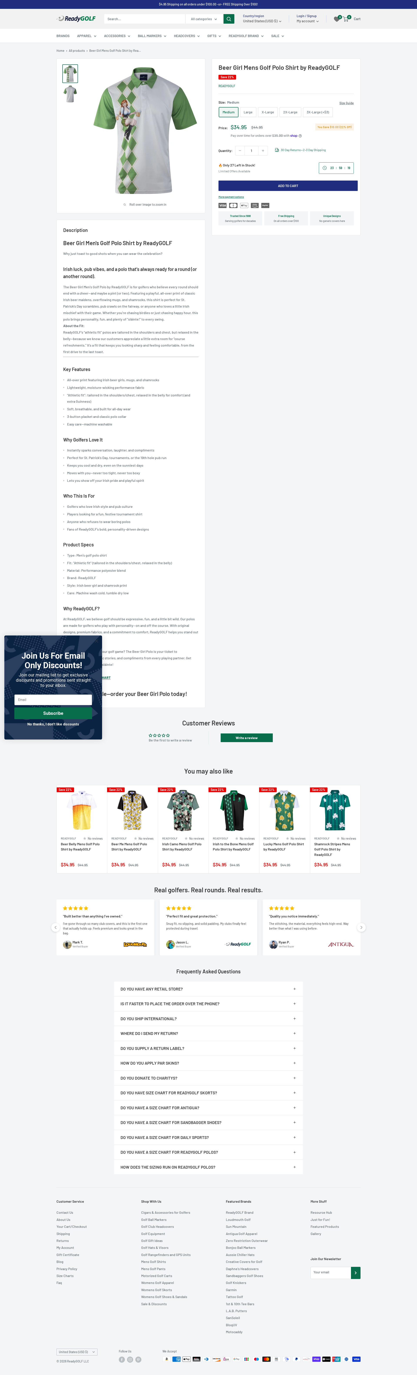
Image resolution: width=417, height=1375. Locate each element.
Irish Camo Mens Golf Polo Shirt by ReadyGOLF (182, 846)
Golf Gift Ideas (152, 1240)
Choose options (98, 865)
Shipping (63, 1234)
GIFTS (211, 36)
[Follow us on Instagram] (130, 1360)
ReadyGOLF (226, 86)
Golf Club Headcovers (157, 1226)
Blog (59, 1261)
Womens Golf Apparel (157, 1283)
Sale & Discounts (154, 1304)
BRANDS (63, 36)
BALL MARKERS (150, 36)
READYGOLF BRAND (244, 36)
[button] (55, 927)
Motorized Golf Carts (156, 1276)
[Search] (228, 19)
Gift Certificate (67, 1255)
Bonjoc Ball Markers (241, 1247)
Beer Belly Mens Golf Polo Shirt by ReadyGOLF (80, 846)
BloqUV (231, 1325)
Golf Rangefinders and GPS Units (166, 1255)
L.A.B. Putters (236, 1311)
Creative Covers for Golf (244, 1261)
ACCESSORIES (115, 36)
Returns (62, 1240)
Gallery (316, 1234)
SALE (275, 36)
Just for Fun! (320, 1219)
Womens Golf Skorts (156, 1290)
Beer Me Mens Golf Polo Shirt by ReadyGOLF (129, 846)
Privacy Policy (66, 1269)
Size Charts (65, 1276)
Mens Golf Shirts (153, 1261)
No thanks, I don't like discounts (53, 724)
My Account (65, 1247)
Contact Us (64, 1212)
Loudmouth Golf (238, 1219)
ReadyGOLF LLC (78, 1361)
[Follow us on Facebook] (122, 1360)
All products (77, 50)
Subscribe (53, 713)
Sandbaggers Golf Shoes (244, 1276)
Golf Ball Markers (154, 1219)
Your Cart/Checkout (71, 1226)
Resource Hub (321, 1212)
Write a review (247, 738)
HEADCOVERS (184, 36)
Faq (59, 1283)
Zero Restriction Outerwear (247, 1240)
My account (306, 21)
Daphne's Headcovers (242, 1269)
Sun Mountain (236, 1226)
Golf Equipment (153, 1234)
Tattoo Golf (234, 1297)
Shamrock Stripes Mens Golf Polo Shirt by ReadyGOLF (332, 849)
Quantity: (225, 151)
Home (60, 50)
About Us (63, 1219)
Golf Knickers (236, 1283)
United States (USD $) (73, 1352)
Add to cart (288, 186)
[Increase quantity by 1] (263, 150)
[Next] (360, 829)
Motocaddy (234, 1332)
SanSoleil (233, 1318)
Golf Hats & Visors (155, 1247)
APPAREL (84, 36)
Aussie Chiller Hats (240, 1255)
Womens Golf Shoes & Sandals (164, 1297)
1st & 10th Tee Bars (240, 1304)
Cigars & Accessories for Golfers (165, 1212)
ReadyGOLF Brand (239, 1212)
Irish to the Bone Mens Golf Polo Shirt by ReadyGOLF (233, 846)
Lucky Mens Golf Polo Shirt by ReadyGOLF (283, 846)
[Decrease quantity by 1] (240, 150)
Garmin (231, 1290)
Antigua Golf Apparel (241, 1234)
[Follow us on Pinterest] (138, 1360)
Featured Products (325, 1226)
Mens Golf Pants (153, 1269)
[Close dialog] (96, 641)
